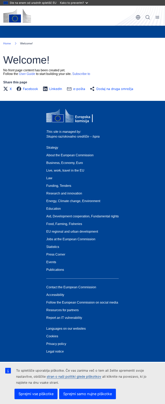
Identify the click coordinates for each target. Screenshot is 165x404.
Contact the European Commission (71, 287)
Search (147, 17)
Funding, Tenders (58, 185)
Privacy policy (56, 344)
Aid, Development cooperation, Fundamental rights (82, 216)
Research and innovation (64, 193)
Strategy (52, 147)
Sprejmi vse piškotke (36, 394)
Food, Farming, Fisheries (64, 224)
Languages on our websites (66, 328)
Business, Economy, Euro (64, 163)
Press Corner (55, 254)
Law (49, 178)
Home (7, 43)
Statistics (52, 247)
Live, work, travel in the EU (65, 170)
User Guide (27, 74)
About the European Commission (70, 155)
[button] (8, 88)
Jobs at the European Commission (70, 239)
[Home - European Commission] (17, 16)
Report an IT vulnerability (64, 317)
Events (51, 262)
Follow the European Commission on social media (82, 302)
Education (53, 208)
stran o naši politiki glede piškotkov (74, 376)
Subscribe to (81, 74)
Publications (55, 269)
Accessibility (55, 295)
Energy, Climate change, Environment (73, 201)
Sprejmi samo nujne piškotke (87, 394)
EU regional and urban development (72, 231)
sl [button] (138, 17)
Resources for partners (62, 310)
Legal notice (55, 351)
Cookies (52, 336)
